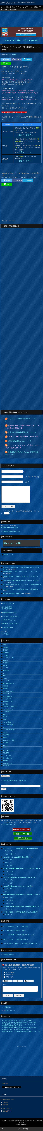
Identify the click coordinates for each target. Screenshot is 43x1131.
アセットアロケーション (10, 706)
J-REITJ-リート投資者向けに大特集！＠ (23, 436)
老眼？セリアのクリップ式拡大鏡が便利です (15, 939)
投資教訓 (5, 686)
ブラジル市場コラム (8, 724)
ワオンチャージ (10, 1010)
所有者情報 (5, 1083)
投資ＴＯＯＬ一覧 (22, 834)
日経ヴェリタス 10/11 (8, 603)
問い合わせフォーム (9, 824)
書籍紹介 (5, 737)
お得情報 (5, 704)
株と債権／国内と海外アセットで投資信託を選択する (17, 1020)
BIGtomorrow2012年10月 (9, 612)
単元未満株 (6, 735)
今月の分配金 (7, 722)
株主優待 (5, 742)
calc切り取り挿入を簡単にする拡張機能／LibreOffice (18, 877)
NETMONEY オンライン (9, 620)
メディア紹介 (7, 711)
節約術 (5, 719)
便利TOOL (6, 652)
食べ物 (5, 665)
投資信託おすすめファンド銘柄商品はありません (16, 1029)
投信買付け (6, 663)
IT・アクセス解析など (9, 729)
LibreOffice (6, 668)
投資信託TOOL (7, 693)
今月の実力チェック (8, 750)
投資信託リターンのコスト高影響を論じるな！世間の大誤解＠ (20, 589)
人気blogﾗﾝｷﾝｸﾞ (12, 10)
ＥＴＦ (5, 717)
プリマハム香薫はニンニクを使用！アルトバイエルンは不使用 (20, 868)
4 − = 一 (6, 513)
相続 (4, 675)
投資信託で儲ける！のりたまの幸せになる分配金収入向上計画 (17, 2)
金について (6, 766)
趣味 (4, 714)
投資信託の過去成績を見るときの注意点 (15, 780)
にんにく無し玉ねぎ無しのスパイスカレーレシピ (17, 886)
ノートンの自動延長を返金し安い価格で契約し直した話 (18, 935)
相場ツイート (7, 660)
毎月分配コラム (10, 7)
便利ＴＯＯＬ (23, 838)
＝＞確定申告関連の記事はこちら (10, 531)
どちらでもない (10, 974)
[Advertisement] (17, 19)
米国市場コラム (7, 763)
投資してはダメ (10, 977)
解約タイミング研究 (8, 740)
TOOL (17, 7)
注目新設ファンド (8, 709)
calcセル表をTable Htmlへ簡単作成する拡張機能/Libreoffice (20, 906)
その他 (5, 678)
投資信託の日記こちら (21, 829)
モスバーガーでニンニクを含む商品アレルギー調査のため (19, 848)
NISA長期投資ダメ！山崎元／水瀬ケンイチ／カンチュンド (18, 1024)
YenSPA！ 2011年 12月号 (10, 623)
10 (37, 912)
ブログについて (7, 755)
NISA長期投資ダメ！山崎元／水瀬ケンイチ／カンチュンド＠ (20, 572)
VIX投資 (5, 745)
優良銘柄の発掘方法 (8, 691)
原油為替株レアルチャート (11, 954)
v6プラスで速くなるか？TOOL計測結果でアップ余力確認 (19, 912)
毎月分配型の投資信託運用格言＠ (12, 593)
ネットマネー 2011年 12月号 (10, 616)
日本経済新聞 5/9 (7, 607)
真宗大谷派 (6, 670)
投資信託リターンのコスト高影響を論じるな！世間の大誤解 (19, 1022)
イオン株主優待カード (7, 1007)
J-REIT (5, 732)
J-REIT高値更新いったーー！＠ (20, 441)
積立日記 (5, 748)
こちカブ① (5, 633)
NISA (40, 7)
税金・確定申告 (7, 696)
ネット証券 (4, 10)
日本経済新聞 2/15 (7, 627)
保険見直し (6, 753)
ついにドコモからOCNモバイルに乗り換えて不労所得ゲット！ (21, 943)
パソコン (5, 655)
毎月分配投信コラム (8, 683)
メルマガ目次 (34, 7)
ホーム (3, 7)
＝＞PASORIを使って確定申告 (9, 527)
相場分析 (5, 650)
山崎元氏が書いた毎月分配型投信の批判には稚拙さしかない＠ (20, 580)
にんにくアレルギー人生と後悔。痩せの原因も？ (17, 857)
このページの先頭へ (23, 1129)
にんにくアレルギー (8, 657)
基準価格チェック (8, 701)
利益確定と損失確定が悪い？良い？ (12, 1026)
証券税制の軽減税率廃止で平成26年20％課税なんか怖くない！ (20, 1027)
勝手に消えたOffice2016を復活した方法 (14, 930)
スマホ (5, 673)
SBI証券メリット (8, 555)
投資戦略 (5, 688)
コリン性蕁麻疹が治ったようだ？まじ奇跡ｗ (15, 926)
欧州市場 (5, 760)
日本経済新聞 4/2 (7, 609)
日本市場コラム (7, 758)
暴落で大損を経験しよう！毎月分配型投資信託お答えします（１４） (21, 1031)
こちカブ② (5, 635)
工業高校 (5, 647)
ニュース (5, 727)
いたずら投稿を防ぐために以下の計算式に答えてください (20, 511)
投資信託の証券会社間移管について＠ (22, 432)
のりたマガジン (24, 7)
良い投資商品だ (10, 972)
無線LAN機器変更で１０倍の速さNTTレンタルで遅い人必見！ (20, 576)
